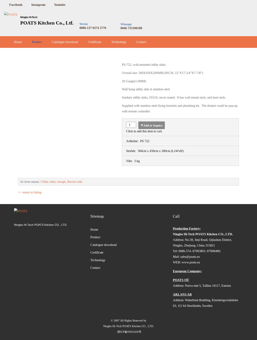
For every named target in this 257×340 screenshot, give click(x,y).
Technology (118, 42)
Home (18, 42)
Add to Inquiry (153, 125)
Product (37, 42)
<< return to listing (30, 192)
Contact (141, 42)
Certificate (94, 42)
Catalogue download (65, 42)
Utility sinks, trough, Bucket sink (61, 181)
